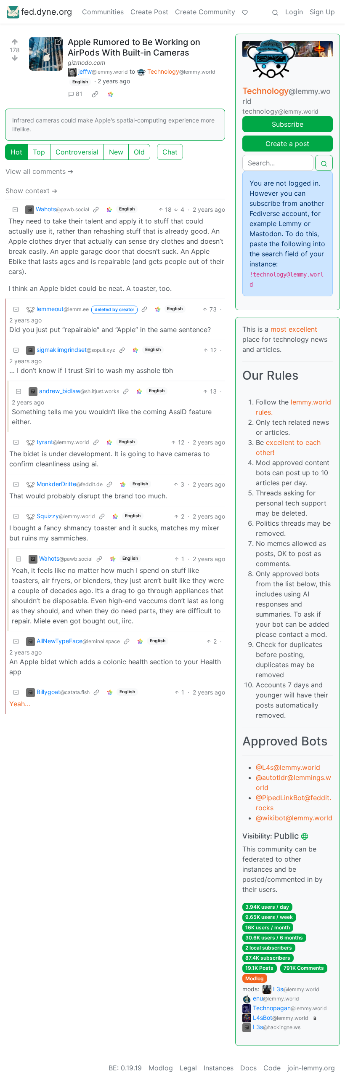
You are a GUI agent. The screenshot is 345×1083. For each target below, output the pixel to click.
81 (79, 93)
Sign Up (322, 12)
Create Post (149, 12)
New (116, 152)
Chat (170, 152)
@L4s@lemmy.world (288, 767)
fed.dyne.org (46, 12)
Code (272, 1068)
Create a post (287, 143)
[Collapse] (15, 209)
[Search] (275, 11)
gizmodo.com (86, 62)
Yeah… (19, 704)
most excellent (294, 329)
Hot (16, 152)
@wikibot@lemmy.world (294, 818)
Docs (248, 1068)
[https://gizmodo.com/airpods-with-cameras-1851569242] (46, 54)
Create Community (205, 12)
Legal (188, 1068)
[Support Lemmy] (245, 11)
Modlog (254, 978)
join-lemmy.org (311, 1068)
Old (139, 152)
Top (39, 152)
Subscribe (287, 124)
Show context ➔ (31, 190)
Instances (219, 1068)
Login (294, 12)
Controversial (77, 152)
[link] (95, 94)
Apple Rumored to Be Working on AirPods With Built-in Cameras (134, 47)
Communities (103, 12)
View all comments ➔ (39, 171)
